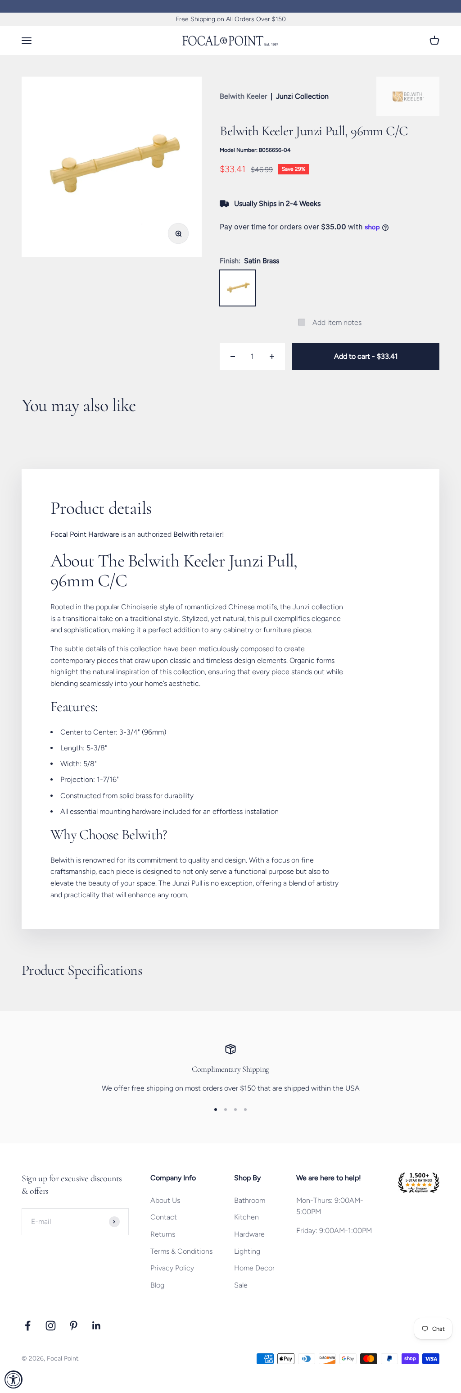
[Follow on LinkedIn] (96, 1326)
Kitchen (246, 1217)
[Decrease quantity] (233, 356)
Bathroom (249, 1200)
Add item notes (337, 322)
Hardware (249, 1234)
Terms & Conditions (181, 1251)
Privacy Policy (172, 1268)
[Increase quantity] (272, 356)
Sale (241, 1285)
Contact (163, 1217)
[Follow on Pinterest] (74, 1326)
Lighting (247, 1251)
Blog (157, 1285)
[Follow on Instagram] (51, 1326)
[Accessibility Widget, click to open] (14, 1379)
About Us (165, 1200)
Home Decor (254, 1268)
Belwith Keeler (243, 96)
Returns (162, 1234)
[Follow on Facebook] (28, 1326)
